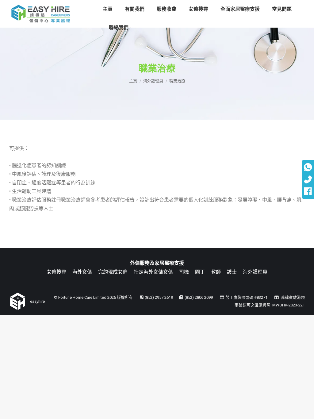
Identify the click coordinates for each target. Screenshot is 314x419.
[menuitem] (108, 9)
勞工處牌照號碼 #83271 (246, 297)
